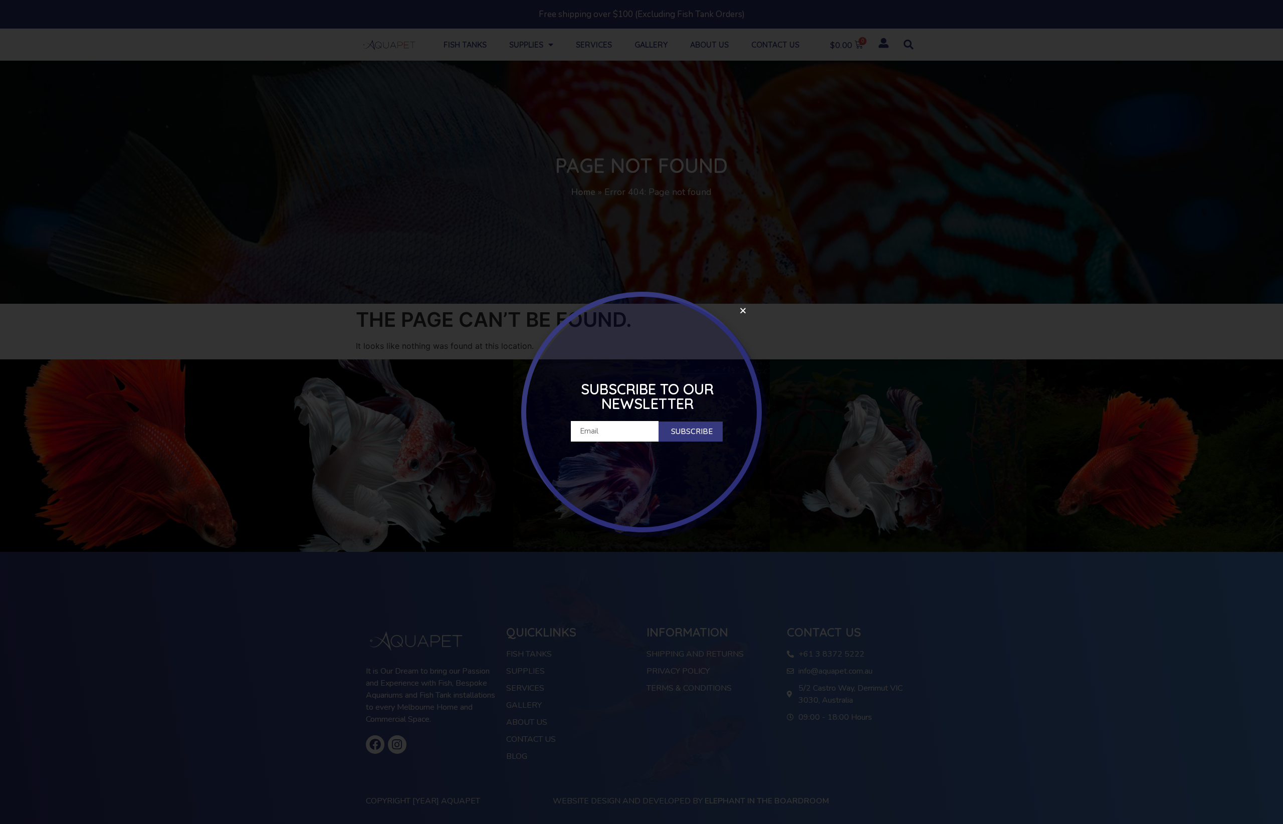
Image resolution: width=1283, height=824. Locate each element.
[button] (743, 310)
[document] (641, 412)
